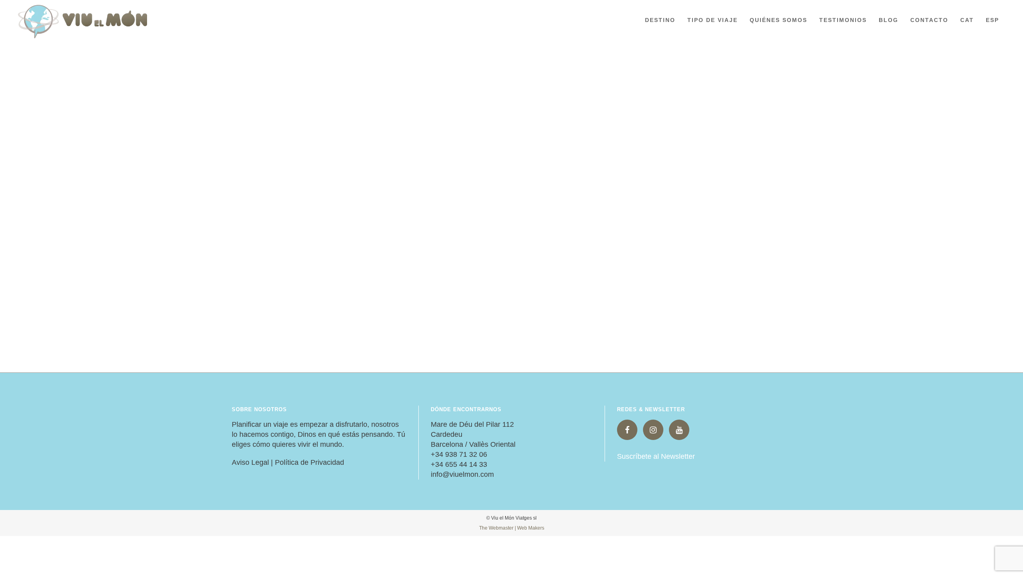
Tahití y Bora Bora (626, 199)
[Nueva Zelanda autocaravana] (319, 97)
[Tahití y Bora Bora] (668, 97)
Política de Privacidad (309, 462)
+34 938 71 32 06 (459, 454)
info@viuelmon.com (462, 474)
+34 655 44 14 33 (459, 464)
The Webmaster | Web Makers (511, 528)
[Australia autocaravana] (493, 97)
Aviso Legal (250, 462)
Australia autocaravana (464, 199)
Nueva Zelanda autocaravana (298, 199)
